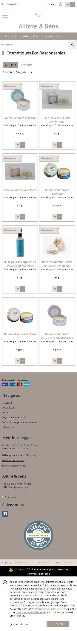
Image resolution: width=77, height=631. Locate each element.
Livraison (9, 427)
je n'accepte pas (19, 624)
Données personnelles (14, 465)
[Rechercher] (72, 44)
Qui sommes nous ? (14, 417)
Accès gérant (65, 562)
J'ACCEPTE (58, 624)
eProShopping (46, 569)
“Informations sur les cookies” (50, 609)
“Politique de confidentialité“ (31, 612)
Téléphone (10, 497)
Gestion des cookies (13, 460)
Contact (51, 4)
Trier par (8, 72)
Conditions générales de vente (20, 422)
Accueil (8, 402)
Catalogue (9, 407)
